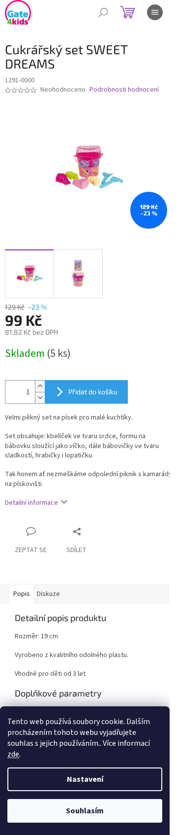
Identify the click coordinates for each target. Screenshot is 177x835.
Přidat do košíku (93, 391)
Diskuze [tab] (48, 594)
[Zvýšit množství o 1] (40, 386)
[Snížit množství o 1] (40, 397)
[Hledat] (103, 12)
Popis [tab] (21, 594)
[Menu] (155, 12)
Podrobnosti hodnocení (124, 90)
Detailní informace (31, 503)
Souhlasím (85, 810)
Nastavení (85, 779)
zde (13, 754)
